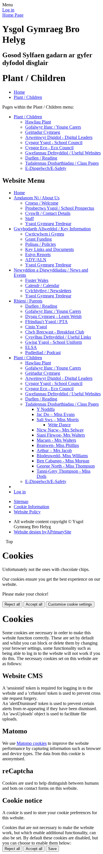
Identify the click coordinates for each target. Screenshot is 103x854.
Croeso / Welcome (41, 203)
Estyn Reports (38, 254)
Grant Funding (38, 239)
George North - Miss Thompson (66, 466)
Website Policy (27, 511)
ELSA (31, 347)
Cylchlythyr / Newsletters (48, 290)
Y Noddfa (46, 409)
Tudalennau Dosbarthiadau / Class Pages (62, 163)
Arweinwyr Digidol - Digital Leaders (58, 137)
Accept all (34, 604)
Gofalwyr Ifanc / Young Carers (53, 127)
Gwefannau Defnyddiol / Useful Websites (63, 152)
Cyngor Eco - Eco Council (49, 147)
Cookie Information (31, 506)
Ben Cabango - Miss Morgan (63, 460)
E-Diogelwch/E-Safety (45, 168)
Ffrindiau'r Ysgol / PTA (46, 321)
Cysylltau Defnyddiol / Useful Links (58, 337)
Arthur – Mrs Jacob (54, 450)
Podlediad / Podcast (43, 352)
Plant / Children (28, 97)
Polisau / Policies (40, 244)
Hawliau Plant (38, 121)
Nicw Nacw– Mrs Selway (60, 429)
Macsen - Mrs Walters (56, 440)
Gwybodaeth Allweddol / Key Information (52, 228)
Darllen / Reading (41, 158)
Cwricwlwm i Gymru (44, 233)
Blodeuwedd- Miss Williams (62, 455)
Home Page (12, 15)
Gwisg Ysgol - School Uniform (53, 342)
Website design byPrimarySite (42, 531)
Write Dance (59, 424)
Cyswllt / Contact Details (47, 213)
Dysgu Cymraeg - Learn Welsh (53, 316)
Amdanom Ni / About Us (37, 197)
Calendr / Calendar (42, 285)
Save (52, 849)
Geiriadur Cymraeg (42, 132)
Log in (8, 9)
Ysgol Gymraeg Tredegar (48, 223)
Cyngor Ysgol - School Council (53, 142)
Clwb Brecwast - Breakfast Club (54, 331)
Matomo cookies (32, 743)
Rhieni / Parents (28, 301)
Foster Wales (36, 280)
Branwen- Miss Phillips (58, 445)
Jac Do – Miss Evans (56, 414)
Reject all (12, 604)
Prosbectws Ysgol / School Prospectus (59, 208)
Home (19, 92)
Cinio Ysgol (36, 326)
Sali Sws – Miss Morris (58, 419)
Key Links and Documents (49, 249)
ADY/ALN (35, 259)
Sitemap (21, 501)
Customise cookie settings (70, 604)
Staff (29, 218)
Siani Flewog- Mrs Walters (61, 435)
